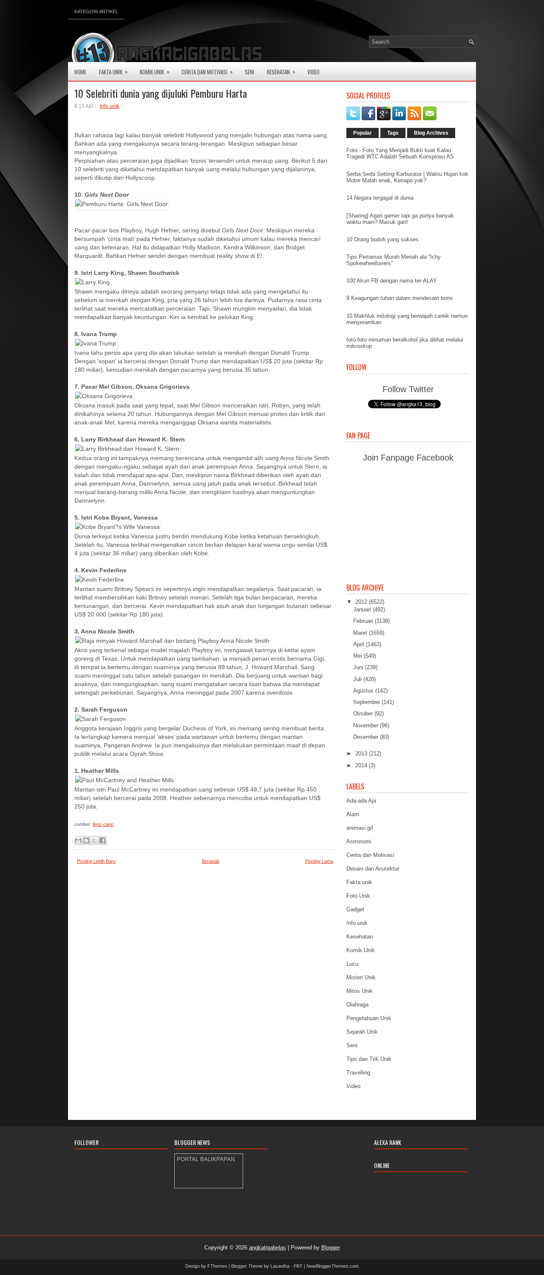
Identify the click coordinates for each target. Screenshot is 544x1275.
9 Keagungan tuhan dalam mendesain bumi (399, 298)
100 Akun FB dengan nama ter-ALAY (391, 280)
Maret (361, 633)
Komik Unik (155, 71)
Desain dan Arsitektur (372, 868)
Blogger (330, 1247)
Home (80, 72)
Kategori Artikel (96, 11)
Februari (364, 621)
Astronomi (358, 841)
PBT (298, 1266)
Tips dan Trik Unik (368, 1059)
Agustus (364, 690)
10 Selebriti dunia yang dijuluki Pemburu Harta (160, 93)
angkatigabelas (267, 1247)
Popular (362, 133)
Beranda (210, 861)
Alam (352, 814)
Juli (358, 679)
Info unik (109, 106)
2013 (362, 753)
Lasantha (279, 1266)
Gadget (355, 909)
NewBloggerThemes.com (332, 1266)
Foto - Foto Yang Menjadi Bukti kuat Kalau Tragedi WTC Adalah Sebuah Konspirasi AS (400, 153)
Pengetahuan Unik (368, 1018)
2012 (362, 602)
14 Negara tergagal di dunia (380, 198)
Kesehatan (281, 71)
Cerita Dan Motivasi (207, 71)
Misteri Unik (361, 977)
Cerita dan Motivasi (370, 855)
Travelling (358, 1072)
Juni (359, 667)
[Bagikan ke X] (94, 840)
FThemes (217, 1266)
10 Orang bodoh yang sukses (382, 239)
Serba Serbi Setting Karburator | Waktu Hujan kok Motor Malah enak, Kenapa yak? (407, 177)
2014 (362, 765)
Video (313, 72)
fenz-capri (103, 824)
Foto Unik (358, 896)
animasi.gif (359, 828)
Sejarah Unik (362, 1032)
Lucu (352, 964)
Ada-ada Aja (361, 800)
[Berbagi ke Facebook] (102, 840)
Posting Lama (319, 861)
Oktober (363, 713)
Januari (363, 609)
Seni (249, 72)
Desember (366, 737)
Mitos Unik (359, 991)
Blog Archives (431, 133)
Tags (393, 133)
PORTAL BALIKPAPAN (206, 1159)
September (367, 702)
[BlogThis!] (86, 840)
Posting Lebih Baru (96, 861)
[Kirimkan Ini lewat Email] (78, 840)
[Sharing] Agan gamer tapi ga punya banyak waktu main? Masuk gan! (400, 218)
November (366, 725)
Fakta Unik (113, 71)
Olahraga (357, 1004)
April (359, 644)
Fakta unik (359, 882)
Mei (358, 656)
